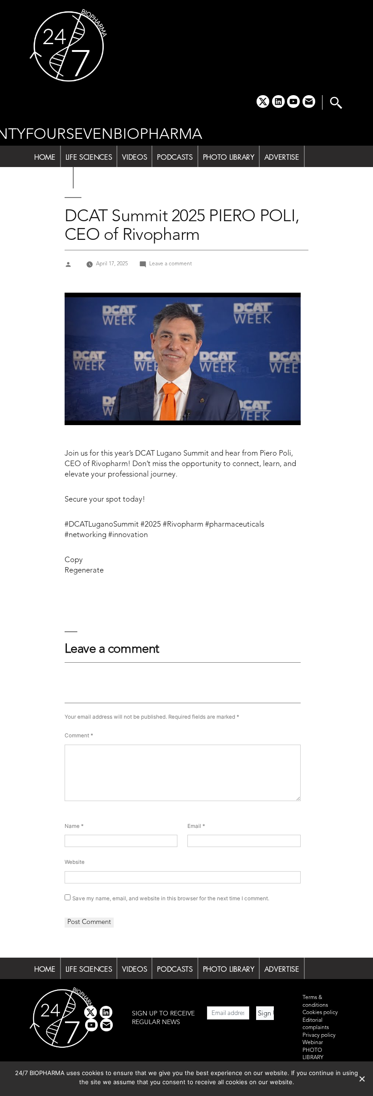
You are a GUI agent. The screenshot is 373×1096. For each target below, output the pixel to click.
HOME (44, 157)
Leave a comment (170, 264)
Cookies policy (320, 1012)
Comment (79, 735)
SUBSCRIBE (95, 178)
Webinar (312, 1042)
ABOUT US (51, 178)
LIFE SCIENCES (89, 157)
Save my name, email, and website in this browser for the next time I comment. (170, 898)
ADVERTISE (281, 157)
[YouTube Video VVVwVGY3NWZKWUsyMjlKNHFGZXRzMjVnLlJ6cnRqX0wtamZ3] (183, 359)
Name (74, 826)
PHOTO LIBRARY (228, 157)
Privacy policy (319, 1035)
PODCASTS (174, 157)
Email (196, 826)
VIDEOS (134, 157)
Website (75, 862)
